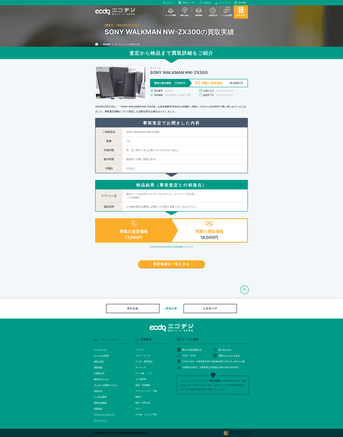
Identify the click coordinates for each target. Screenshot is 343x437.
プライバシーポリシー (104, 414)
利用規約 (98, 408)
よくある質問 (100, 396)
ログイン (170, 2)
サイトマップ (224, 2)
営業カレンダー (188, 2)
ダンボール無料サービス (105, 385)
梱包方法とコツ (101, 379)
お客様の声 (210, 308)
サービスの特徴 (101, 355)
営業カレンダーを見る (229, 355)
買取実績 (133, 308)
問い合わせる (224, 349)
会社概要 (242, 2)
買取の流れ (99, 361)
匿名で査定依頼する (192, 349)
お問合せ (207, 2)
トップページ (100, 349)
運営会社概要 (100, 402)
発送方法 (98, 391)
